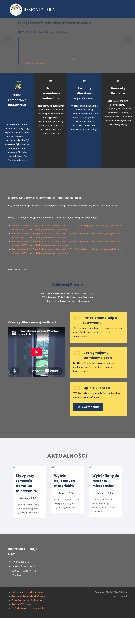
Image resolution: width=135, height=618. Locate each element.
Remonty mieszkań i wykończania (28, 596)
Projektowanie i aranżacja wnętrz (28, 608)
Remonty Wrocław (21, 604)
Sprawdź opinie (88, 407)
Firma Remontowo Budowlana (27, 600)
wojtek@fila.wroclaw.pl (23, 566)
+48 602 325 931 (20, 561)
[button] (7, 38)
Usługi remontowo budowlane (27, 592)
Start (115, 8)
